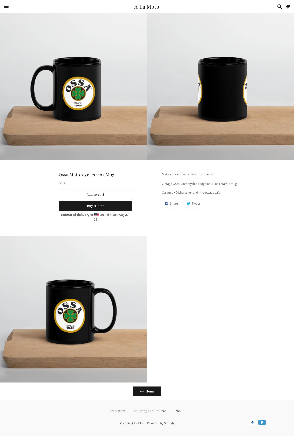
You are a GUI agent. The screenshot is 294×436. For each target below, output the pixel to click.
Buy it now (95, 206)
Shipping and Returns (150, 411)
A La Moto (146, 6)
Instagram (117, 411)
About (179, 411)
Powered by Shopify (161, 423)
